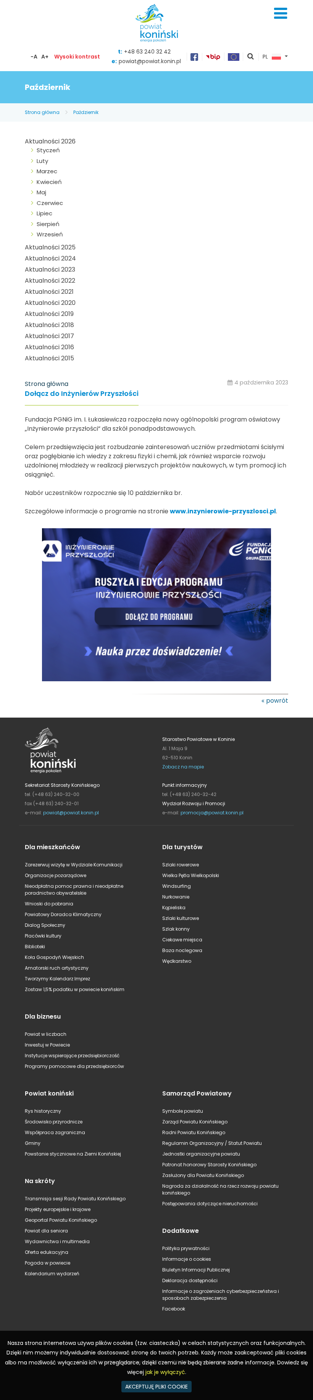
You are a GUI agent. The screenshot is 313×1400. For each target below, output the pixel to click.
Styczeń (48, 150)
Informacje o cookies (186, 1259)
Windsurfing (176, 886)
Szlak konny (176, 929)
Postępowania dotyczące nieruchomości (210, 1203)
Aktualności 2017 (49, 336)
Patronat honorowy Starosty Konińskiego (209, 1164)
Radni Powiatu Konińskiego (193, 1132)
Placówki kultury (43, 936)
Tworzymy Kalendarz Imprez (57, 978)
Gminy (32, 1143)
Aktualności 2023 (50, 269)
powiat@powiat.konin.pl (150, 61)
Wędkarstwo (176, 961)
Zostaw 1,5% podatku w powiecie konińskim (74, 989)
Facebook (173, 1309)
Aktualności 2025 (50, 247)
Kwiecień (49, 182)
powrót (277, 700)
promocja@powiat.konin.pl (212, 812)
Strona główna (42, 112)
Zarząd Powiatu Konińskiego (194, 1121)
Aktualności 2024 (50, 258)
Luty (42, 161)
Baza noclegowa (182, 950)
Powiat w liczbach (45, 1034)
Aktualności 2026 (50, 141)
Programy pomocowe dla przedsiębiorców (74, 1066)
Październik (85, 112)
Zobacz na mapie (183, 766)
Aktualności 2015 (49, 358)
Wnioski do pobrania (49, 903)
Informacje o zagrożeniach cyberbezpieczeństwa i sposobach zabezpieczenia (220, 1294)
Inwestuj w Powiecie (47, 1045)
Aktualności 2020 (50, 302)
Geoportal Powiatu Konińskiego (61, 1220)
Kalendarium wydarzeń (52, 1273)
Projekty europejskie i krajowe (57, 1209)
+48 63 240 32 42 (147, 51)
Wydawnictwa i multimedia (57, 1241)
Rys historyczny (43, 1111)
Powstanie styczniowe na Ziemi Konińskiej (73, 1154)
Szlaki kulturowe (180, 918)
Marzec (47, 171)
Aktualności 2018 (49, 325)
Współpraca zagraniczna (55, 1132)
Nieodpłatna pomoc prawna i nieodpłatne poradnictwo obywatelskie (74, 889)
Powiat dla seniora (46, 1230)
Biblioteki (35, 946)
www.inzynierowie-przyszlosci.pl (223, 511)
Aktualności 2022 (50, 280)
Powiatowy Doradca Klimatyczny (63, 914)
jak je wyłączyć (165, 1372)
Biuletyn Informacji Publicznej (196, 1270)
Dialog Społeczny (45, 925)
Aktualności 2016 (49, 347)
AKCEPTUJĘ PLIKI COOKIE (156, 1386)
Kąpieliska (174, 907)
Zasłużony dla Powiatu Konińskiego (203, 1175)
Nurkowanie (175, 897)
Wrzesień (50, 234)
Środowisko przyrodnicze (53, 1121)
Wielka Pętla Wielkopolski (190, 875)
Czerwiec (50, 203)
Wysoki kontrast (77, 56)
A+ (44, 56)
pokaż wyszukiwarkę (251, 57)
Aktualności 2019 (49, 313)
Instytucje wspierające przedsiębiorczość (72, 1055)
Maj (41, 192)
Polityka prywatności (186, 1248)
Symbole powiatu (182, 1111)
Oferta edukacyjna (46, 1252)
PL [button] (265, 57)
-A (34, 56)
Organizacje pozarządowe (55, 875)
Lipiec (44, 213)
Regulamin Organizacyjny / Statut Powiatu (212, 1143)
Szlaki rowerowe (180, 864)
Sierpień (48, 224)
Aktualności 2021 (49, 291)
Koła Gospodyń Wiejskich (54, 957)
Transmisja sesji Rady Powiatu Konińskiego (75, 1198)
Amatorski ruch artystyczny (57, 968)
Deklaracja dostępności (190, 1280)
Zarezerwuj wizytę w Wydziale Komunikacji (74, 864)
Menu (280, 13)
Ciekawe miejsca (182, 939)
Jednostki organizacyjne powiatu (201, 1154)
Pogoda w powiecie (47, 1263)
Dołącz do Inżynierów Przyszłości (82, 393)
